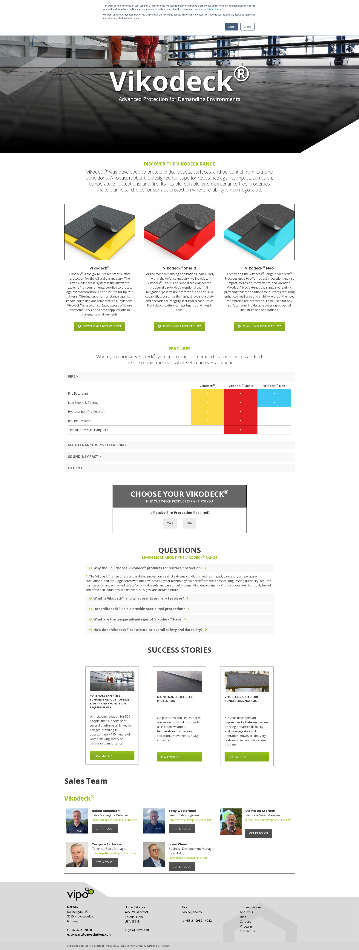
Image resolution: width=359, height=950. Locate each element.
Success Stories (250, 907)
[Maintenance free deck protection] (179, 681)
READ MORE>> (103, 755)
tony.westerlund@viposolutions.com (190, 820)
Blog (243, 917)
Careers (245, 922)
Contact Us (247, 931)
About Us (246, 912)
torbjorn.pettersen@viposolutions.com (115, 853)
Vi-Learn (246, 926)
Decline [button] (247, 26)
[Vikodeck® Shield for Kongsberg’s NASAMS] (247, 681)
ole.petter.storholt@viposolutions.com (268, 820)
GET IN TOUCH (105, 829)
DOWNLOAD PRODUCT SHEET (102, 326)
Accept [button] (231, 26)
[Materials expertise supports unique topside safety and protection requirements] (112, 681)
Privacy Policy (214, 8)
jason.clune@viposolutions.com (188, 857)
